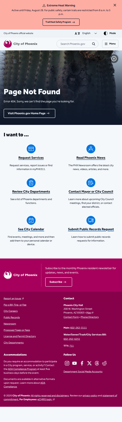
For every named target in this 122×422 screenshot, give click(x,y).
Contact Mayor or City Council (91, 191)
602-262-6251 (72, 339)
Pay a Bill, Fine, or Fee (15, 305)
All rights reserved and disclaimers (50, 396)
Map (88, 313)
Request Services (31, 157)
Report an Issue (12, 299)
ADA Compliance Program (22, 369)
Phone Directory (90, 317)
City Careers (11, 311)
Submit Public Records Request (91, 229)
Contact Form (71, 317)
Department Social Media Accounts (83, 372)
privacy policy (90, 396)
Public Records (12, 318)
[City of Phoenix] (20, 44)
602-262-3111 (78, 328)
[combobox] (77, 44)
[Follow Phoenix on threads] (96, 363)
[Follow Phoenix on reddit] (104, 363)
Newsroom (10, 324)
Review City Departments (31, 191)
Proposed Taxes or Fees (17, 330)
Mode (112, 33)
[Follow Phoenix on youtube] (74, 363)
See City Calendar (31, 229)
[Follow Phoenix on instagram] (67, 363)
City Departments (14, 343)
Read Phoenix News (90, 157)
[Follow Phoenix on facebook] (81, 363)
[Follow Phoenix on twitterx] (89, 363)
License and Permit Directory (20, 336)
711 (71, 346)
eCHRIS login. (44, 400)
